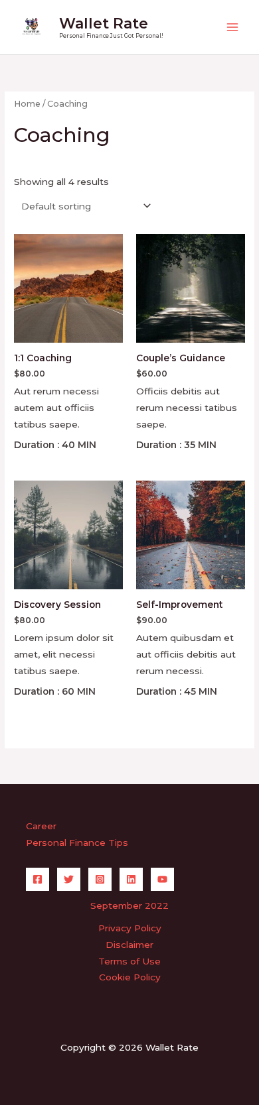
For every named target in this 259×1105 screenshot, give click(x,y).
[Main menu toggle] (233, 27)
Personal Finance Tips (77, 842)
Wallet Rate (103, 23)
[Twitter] (68, 879)
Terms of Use (129, 961)
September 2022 (129, 905)
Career (41, 826)
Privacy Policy (129, 928)
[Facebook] (37, 879)
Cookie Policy (130, 977)
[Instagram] (100, 879)
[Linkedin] (131, 879)
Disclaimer (129, 944)
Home (27, 104)
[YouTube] (162, 879)
